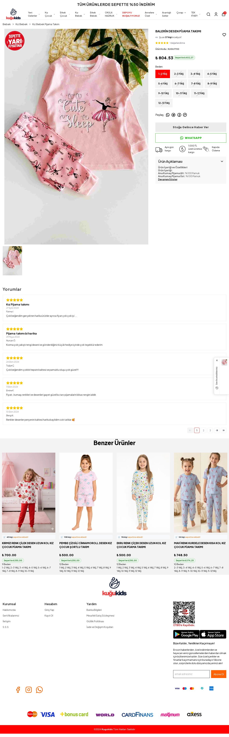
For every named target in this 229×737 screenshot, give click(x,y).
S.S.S (6, 626)
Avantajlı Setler (166, 14)
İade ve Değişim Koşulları (100, 626)
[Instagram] (28, 689)
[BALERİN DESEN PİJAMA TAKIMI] (224, 362)
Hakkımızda (9, 609)
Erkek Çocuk (63, 14)
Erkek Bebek (93, 14)
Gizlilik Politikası (95, 621)
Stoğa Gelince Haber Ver (191, 127)
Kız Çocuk (48, 14)
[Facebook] (18, 689)
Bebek (7, 24)
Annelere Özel (149, 14)
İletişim (7, 621)
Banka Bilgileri (94, 609)
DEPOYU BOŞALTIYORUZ (131, 14)
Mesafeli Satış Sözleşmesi (100, 615)
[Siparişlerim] (216, 14)
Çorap (180, 12)
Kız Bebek (78, 14)
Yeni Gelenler (32, 14)
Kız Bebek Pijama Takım (45, 24)
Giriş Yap (49, 609)
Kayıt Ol (49, 615)
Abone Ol (219, 674)
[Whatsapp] (39, 689)
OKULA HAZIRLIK (109, 14)
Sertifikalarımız (11, 615)
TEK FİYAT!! (194, 14)
